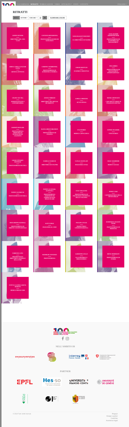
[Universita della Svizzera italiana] (51, 399)
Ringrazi (115, 414)
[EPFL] (25, 382)
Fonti (75, 4)
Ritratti (34, 4)
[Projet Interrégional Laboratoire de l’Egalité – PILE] (51, 357)
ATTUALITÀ (66, 4)
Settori (23, 18)
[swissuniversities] (25, 357)
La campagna (23, 4)
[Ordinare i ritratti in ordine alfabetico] (40, 18)
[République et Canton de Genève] (78, 399)
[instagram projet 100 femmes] (67, 339)
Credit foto (114, 418)
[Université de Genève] (105, 382)
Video (57, 4)
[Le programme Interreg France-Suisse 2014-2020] (78, 357)
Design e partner (112, 416)
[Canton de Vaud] (25, 399)
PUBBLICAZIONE (46, 4)
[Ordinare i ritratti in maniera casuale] (44, 18)
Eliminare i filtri (57, 17)
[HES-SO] (51, 382)
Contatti (84, 4)
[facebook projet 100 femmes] (63, 339)
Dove (16, 18)
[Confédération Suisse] (105, 357)
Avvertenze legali (112, 420)
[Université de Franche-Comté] (78, 382)
